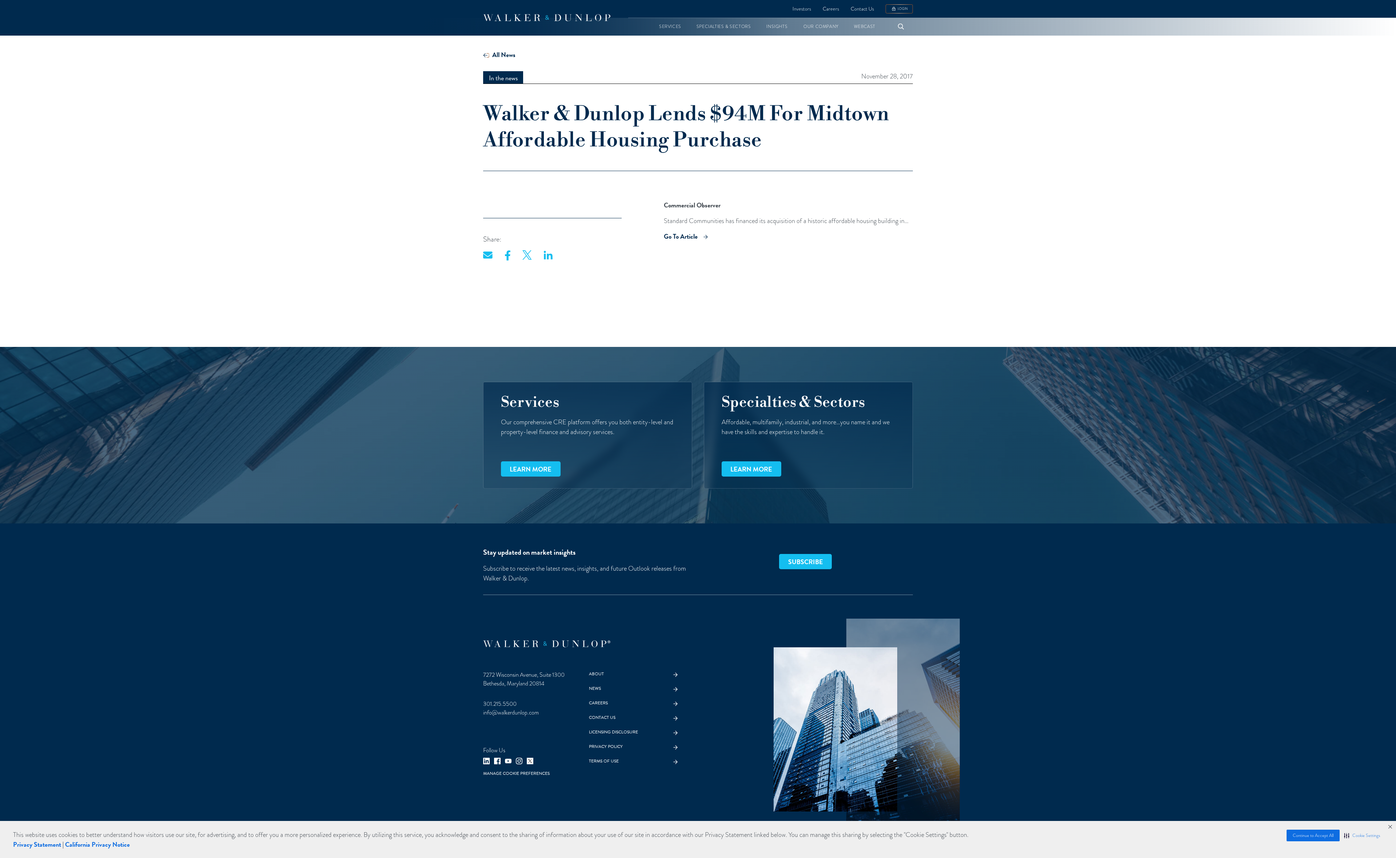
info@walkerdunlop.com (511, 713)
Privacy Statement (37, 844)
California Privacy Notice (97, 844)
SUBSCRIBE (805, 562)
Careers (831, 8)
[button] (1362, 835)
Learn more (530, 469)
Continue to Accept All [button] (1313, 835)
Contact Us (862, 8)
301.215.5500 (500, 704)
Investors (802, 8)
